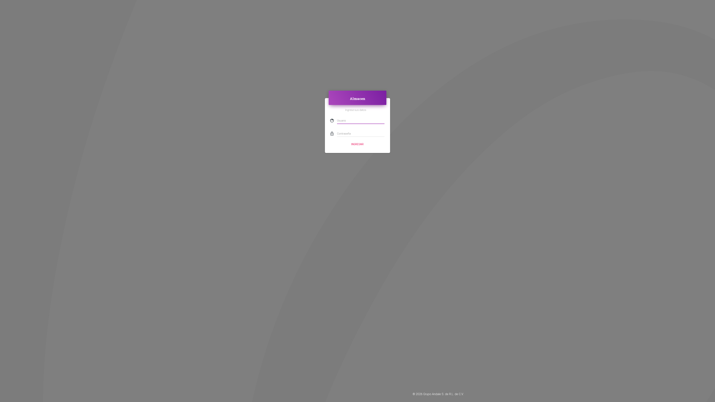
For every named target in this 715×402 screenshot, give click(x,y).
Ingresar (357, 144)
